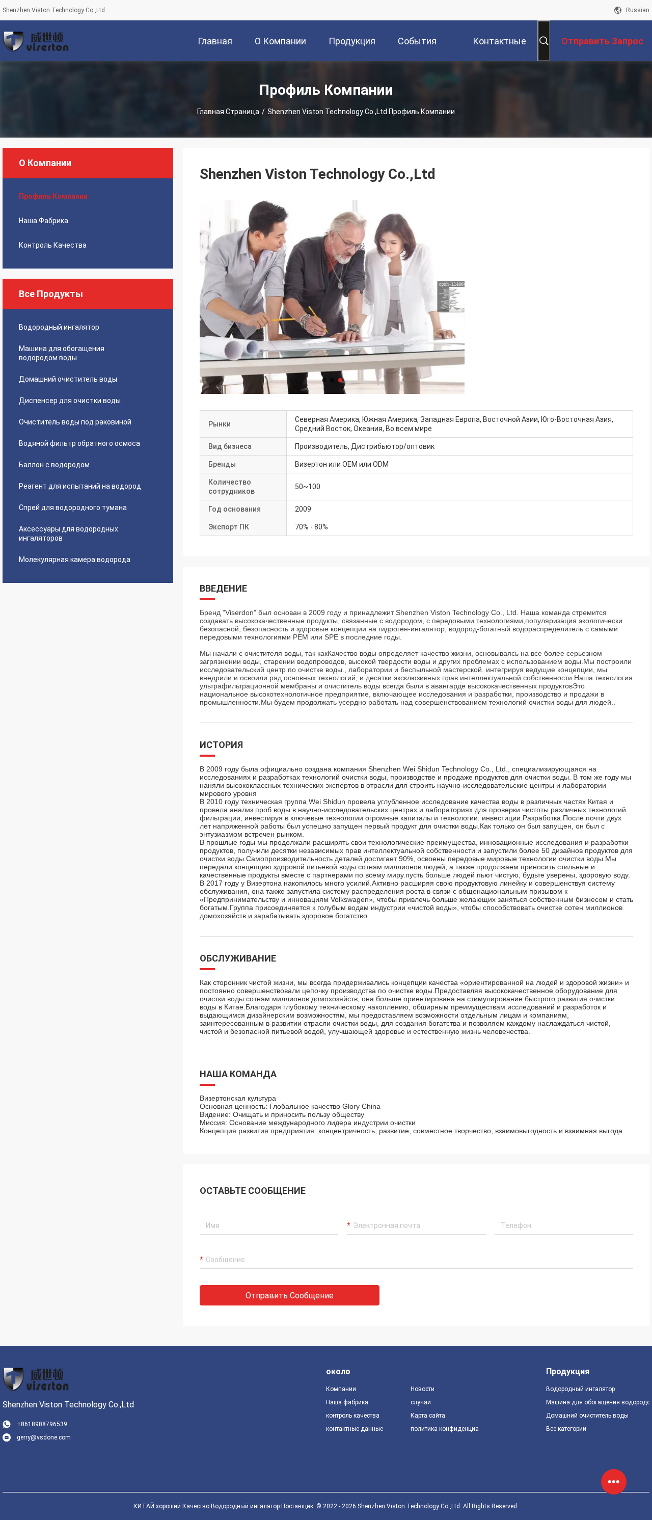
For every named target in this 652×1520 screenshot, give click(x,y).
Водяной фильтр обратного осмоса (79, 443)
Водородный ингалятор (59, 327)
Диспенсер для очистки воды (70, 400)
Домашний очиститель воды (68, 379)
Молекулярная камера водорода (74, 559)
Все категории (566, 1428)
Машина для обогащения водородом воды (61, 353)
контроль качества (53, 245)
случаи (421, 1402)
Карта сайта (428, 1415)
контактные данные (354, 1428)
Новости (422, 1389)
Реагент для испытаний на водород (80, 486)
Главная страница (228, 112)
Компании (341, 1389)
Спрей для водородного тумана (73, 507)
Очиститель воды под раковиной (75, 422)
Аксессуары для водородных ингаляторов (68, 533)
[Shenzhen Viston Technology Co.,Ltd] (36, 41)
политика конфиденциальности (445, 1428)
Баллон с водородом (54, 465)
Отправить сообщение (290, 1295)
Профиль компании (53, 196)
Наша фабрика (43, 221)
